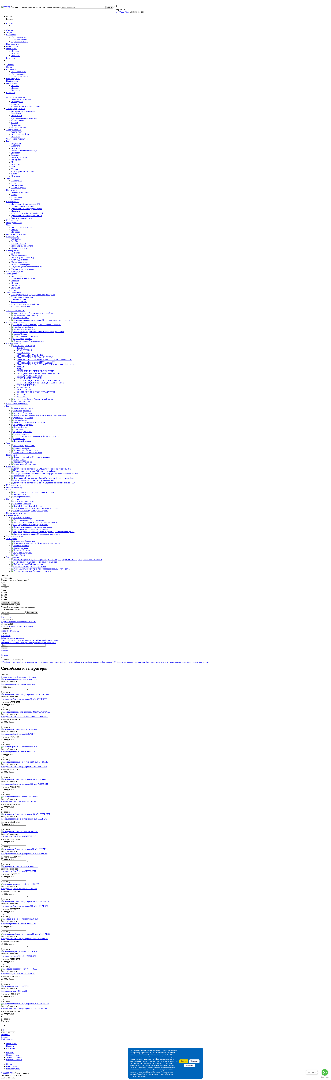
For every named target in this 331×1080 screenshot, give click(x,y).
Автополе (15, 146)
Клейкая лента (12, 202)
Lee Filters (15, 241)
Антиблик (15, 253)
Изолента (15, 211)
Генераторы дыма (19, 255)
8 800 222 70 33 (122, 12)
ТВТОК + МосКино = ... (11, 631)
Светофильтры (12, 236)
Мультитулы (16, 197)
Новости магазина (12, 610)
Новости (15, 53)
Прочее (14, 162)
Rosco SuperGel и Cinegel (22, 246)
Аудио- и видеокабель (21, 99)
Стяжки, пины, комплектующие (25, 106)
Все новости (6, 617)
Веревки (15, 281)
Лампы (14, 229)
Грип (8, 141)
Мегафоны (16, 113)
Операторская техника (16, 234)
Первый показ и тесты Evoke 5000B (17, 626)
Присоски (15, 164)
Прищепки (16, 160)
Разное (14, 195)
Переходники (17, 102)
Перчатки (15, 285)
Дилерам (10, 30)
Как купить (11, 35)
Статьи (9, 1064)
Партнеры (15, 56)
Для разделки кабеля (20, 192)
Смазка (14, 122)
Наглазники (16, 115)
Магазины (10, 1048)
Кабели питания (18, 299)
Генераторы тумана (19, 262)
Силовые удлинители (20, 306)
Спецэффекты (12, 250)
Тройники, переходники (22, 297)
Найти (4, 648)
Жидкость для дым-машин (23, 269)
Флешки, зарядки (19, 127)
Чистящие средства (14, 271)
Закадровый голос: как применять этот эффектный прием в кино (29, 640)
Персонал (15, 136)
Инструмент (11, 190)
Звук (8, 178)
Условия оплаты (18, 37)
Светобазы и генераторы (17, 139)
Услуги (9, 32)
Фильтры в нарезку (19, 248)
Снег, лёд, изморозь (20, 260)
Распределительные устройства (25, 304)
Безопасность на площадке (23, 278)
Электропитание (13, 292)
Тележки (15, 169)
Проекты (15, 51)
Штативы (15, 176)
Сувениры (16, 125)
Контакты (10, 58)
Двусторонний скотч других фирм (26, 208)
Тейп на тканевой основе (22, 206)
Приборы (15, 232)
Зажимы (15, 155)
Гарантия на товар (19, 42)
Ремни (14, 290)
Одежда (14, 283)
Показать (5, 602)
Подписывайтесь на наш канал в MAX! (18, 622)
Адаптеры (15, 148)
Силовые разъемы (19, 302)
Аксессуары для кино (15, 108)
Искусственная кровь (20, 264)
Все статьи (5, 636)
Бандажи (15, 183)
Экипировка (11, 274)
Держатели (16, 153)
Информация (7, 1039)
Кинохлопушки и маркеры (23, 111)
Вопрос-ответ (12, 1066)
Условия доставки (19, 39)
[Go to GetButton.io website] (325, 1077)
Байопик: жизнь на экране (12, 638)
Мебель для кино (13, 220)
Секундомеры (17, 120)
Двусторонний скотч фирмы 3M (25, 204)
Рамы (13, 167)
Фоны (14, 174)
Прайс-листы (12, 46)
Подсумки (15, 288)
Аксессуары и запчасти (21, 227)
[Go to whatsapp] (325, 1072)
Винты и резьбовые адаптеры (24, 150)
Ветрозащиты (17, 185)
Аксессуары (16, 181)
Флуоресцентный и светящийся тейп (27, 213)
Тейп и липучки (18, 188)
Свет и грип (16, 132)
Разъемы (15, 104)
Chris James (16, 239)
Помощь (4, 1037)
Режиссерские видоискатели (24, 118)
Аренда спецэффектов (21, 134)
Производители (13, 44)
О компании (11, 49)
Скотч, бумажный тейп (21, 218)
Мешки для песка (19, 157)
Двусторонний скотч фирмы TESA (26, 215)
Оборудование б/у (14, 222)
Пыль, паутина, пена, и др (22, 257)
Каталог (9, 23)
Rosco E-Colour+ (18, 243)
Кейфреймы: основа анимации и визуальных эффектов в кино (28, 642)
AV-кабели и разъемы (15, 97)
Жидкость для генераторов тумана (26, 267)
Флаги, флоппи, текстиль (22, 171)
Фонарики (16, 199)
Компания (5, 1034)
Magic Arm (16, 143)
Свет (8, 225)
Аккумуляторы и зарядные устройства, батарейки (33, 295)
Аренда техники (13, 129)
